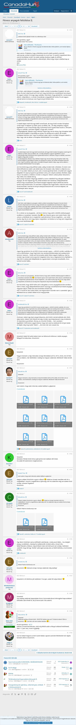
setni (9, 669)
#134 (71, 493)
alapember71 (65, 674)
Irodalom (24, 669)
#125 (71, 196)
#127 (71, 269)
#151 (30, 624)
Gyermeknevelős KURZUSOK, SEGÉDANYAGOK (25, 662)
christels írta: (21, 562)
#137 (71, 575)
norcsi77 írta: (21, 73)
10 (32, 689)
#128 (71, 300)
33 (33, 681)
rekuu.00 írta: (21, 614)
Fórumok (14, 11)
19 (30, 669)
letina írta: (20, 273)
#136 (71, 558)
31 (29, 681)
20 (32, 669)
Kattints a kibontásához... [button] (45, 88)
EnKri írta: (20, 34)
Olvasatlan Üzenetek (9, 14)
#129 (71, 333)
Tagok (35, 11)
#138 (71, 593)
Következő (34, 26)
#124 (71, 145)
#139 (71, 611)
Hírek (5, 11)
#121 (71, 30)
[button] (8, 11)
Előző (6, 26)
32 (31, 681)
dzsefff (67, 680)
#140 (71, 632)
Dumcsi (26, 689)
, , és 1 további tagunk (33, 102)
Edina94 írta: (21, 371)
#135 (71, 539)
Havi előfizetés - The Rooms (33, 45)
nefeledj (67, 686)
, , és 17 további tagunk (32, 534)
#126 (71, 229)
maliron (10, 664)
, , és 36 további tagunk (35, 449)
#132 (71, 454)
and (26, 192)
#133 (71, 469)
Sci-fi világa (12, 668)
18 (28, 669)
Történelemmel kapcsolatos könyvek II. (22, 679)
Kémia (10, 673)
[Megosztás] (68, 30)
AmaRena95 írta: (22, 304)
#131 (71, 368)
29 (28, 26)
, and (26, 224)
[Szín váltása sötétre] (71, 11)
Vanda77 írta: (21, 473)
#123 (71, 107)
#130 (71, 349)
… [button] (12, 26)
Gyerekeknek (24, 664)
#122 (71, 69)
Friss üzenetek (24, 11)
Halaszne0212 (65, 663)
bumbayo (10, 681)
